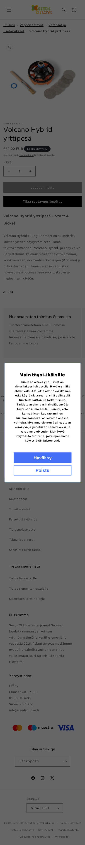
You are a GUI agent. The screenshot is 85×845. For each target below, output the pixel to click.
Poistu (42, 470)
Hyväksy (43, 457)
